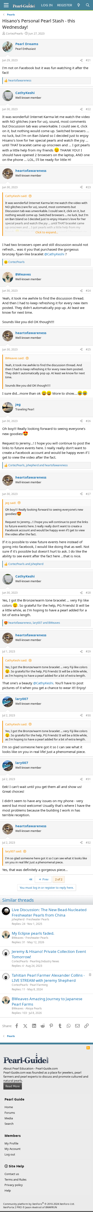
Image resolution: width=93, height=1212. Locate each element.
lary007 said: (13, 851)
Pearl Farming (39, 985)
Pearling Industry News (44, 961)
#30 (88, 715)
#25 (88, 349)
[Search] (87, 5)
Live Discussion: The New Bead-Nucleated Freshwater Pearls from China (49, 912)
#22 (88, 109)
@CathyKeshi (54, 254)
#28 (88, 593)
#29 (88, 651)
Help (8, 1190)
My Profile (11, 1143)
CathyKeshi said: (16, 196)
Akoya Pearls (34, 1008)
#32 (88, 842)
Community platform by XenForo (39, 1203)
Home (9, 1107)
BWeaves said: (14, 358)
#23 (88, 187)
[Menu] (6, 5)
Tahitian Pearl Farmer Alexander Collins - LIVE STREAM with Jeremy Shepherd (48, 978)
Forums (10, 1113)
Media (9, 1118)
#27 (88, 494)
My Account (13, 1149)
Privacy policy (14, 1185)
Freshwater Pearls (37, 919)
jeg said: (10, 503)
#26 (88, 421)
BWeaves (17, 938)
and (25, 564)
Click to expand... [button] (46, 232)
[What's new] (78, 5)
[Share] (81, 60)
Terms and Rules (15, 1179)
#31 (88, 779)
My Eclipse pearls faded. (33, 933)
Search (9, 1124)
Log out (10, 1154)
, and (38, 465)
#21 (88, 60)
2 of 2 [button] (58, 879)
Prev (45, 879)
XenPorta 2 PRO (12, 1207)
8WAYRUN (51, 1207)
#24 (88, 291)
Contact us (12, 1174)
